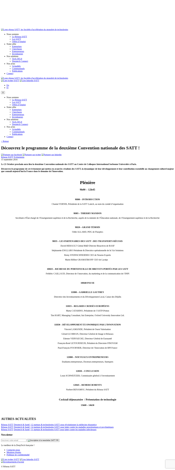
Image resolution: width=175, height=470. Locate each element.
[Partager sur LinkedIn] (52, 154)
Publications (17, 71)
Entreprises (17, 46)
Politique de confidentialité (18, 455)
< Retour (5, 141)
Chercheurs (17, 49)
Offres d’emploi (19, 41)
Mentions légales (14, 452)
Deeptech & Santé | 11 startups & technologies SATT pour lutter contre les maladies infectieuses (55, 429)
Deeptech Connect (20, 61)
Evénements (19, 157)
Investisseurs (17, 54)
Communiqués (18, 68)
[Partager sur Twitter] (32, 154)
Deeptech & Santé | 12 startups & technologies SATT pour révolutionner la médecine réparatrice (55, 424)
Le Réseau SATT (19, 36)
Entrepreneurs (18, 51)
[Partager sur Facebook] (11, 154)
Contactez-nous (13, 450)
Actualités (16, 66)
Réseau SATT (7, 157)
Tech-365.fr (17, 59)
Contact (10, 73)
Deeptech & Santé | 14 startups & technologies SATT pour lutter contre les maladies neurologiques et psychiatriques (64, 427)
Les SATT (16, 39)
